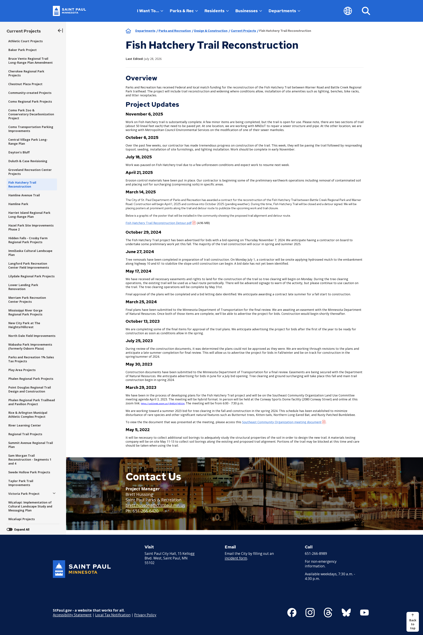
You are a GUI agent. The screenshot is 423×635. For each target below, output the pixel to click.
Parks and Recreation (175, 31)
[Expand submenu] (53, 494)
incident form (236, 558)
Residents (214, 11)
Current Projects (24, 31)
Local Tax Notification (113, 615)
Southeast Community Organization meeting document (282, 422)
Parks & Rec (182, 11)
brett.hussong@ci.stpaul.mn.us (155, 505)
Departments (282, 11)
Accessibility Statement (72, 615)
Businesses (246, 11)
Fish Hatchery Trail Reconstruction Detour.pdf (159, 223)
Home (128, 30)
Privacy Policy (145, 615)
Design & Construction (211, 31)
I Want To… (148, 11)
